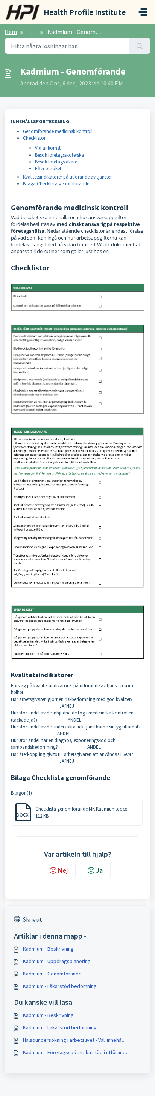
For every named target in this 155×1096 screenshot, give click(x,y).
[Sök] (139, 46)
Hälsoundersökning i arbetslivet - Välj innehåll (73, 1039)
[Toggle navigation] (142, 12)
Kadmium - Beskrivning (48, 948)
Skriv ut (32, 919)
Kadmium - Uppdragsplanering (57, 961)
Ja (99, 870)
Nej (63, 870)
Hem (11, 31)
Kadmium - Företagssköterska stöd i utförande (76, 1052)
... (32, 31)
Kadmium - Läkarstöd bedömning (60, 986)
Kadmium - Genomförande (52, 973)
